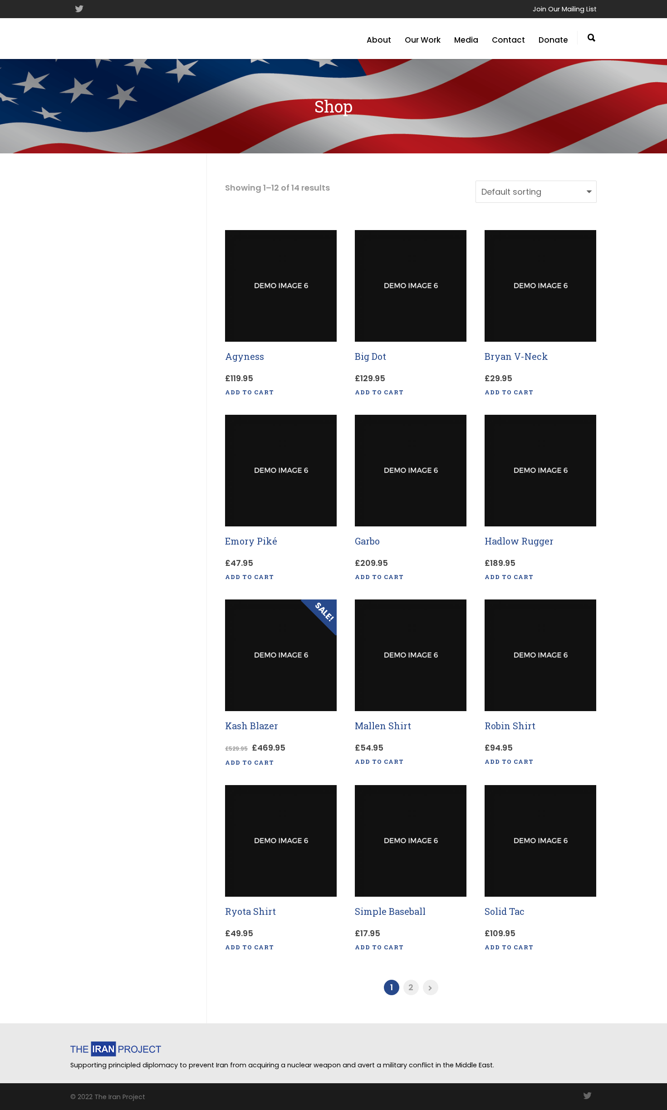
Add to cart (249, 392)
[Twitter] (79, 9)
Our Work (423, 39)
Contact (508, 39)
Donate (553, 39)
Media (466, 39)
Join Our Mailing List (565, 9)
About (379, 39)
